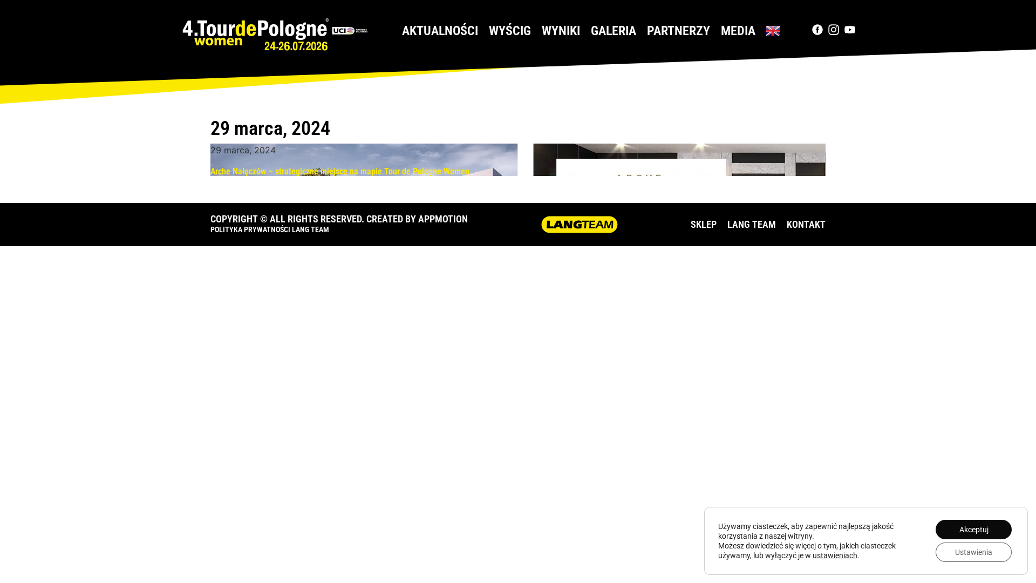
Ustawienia (973, 552)
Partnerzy (678, 30)
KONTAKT (806, 224)
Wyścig (510, 30)
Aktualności (440, 30)
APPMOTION (443, 219)
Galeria (613, 30)
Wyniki (561, 30)
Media (738, 30)
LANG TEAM (751, 224)
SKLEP (704, 224)
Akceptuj (974, 529)
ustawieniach (835, 555)
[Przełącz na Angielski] (773, 30)
